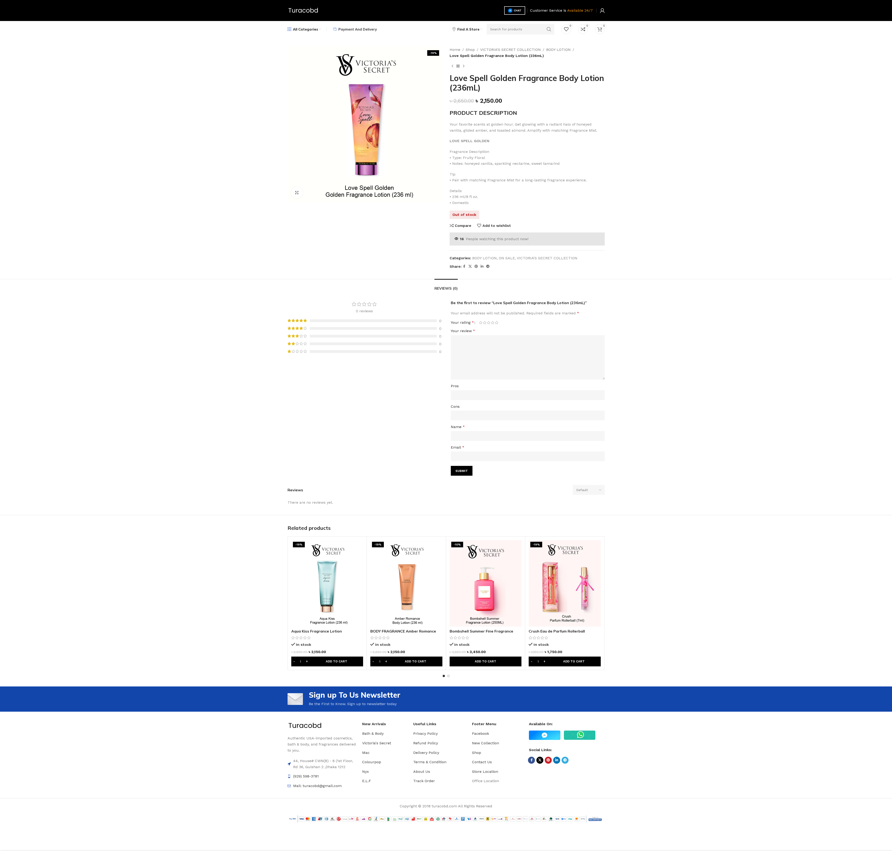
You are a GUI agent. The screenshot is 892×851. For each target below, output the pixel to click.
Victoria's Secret (376, 743)
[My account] (602, 10)
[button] (327, 661)
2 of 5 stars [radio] (485, 322)
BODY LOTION (558, 49)
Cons (455, 406)
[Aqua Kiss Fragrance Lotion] (327, 583)
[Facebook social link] (464, 266)
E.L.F (366, 781)
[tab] (446, 286)
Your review (463, 331)
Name (458, 427)
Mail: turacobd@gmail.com (317, 786)
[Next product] (463, 66)
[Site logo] (303, 10)
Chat (517, 10)
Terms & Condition (429, 762)
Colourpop (371, 762)
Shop (470, 49)
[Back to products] (458, 66)
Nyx (365, 771)
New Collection (485, 743)
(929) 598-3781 (306, 776)
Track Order (424, 781)
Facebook (480, 733)
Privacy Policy (425, 733)
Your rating (462, 322)
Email (457, 447)
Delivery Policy (426, 752)
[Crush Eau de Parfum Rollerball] (565, 583)
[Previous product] (452, 66)
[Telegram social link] (488, 266)
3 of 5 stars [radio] (489, 322)
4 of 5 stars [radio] (493, 322)
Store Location (485, 771)
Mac (366, 752)
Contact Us (482, 762)
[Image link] (305, 725)
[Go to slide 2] (448, 676)
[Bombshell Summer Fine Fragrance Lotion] (486, 583)
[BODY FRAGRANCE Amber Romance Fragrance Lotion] (406, 583)
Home (455, 49)
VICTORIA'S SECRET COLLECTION (510, 49)
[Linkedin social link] (482, 266)
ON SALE (507, 258)
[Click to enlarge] (297, 192)
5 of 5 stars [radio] (497, 322)
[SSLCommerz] (446, 818)
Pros (455, 386)
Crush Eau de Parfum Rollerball (557, 631)
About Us (421, 771)
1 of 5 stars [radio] (481, 322)
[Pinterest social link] (476, 266)
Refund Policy (425, 743)
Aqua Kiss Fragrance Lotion (316, 631)
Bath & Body (373, 733)
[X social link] (470, 266)
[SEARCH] (549, 29)
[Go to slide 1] (444, 676)
